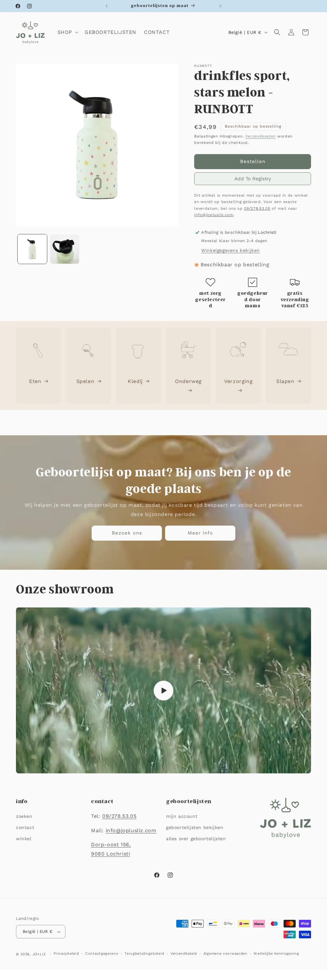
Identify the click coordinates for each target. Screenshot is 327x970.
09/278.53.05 (257, 208)
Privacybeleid (66, 953)
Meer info (200, 533)
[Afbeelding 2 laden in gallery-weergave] (65, 249)
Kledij (135, 381)
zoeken (24, 816)
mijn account (181, 816)
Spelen (85, 381)
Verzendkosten (260, 136)
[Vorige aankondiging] (107, 6)
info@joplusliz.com (213, 215)
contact (25, 827)
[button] (67, 32)
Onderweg (188, 381)
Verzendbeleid (184, 953)
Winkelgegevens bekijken (230, 250)
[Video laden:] (163, 690)
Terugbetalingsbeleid (144, 953)
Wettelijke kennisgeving (276, 953)
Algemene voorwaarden (225, 953)
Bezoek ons (127, 533)
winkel (24, 838)
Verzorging (238, 381)
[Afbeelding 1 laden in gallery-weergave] (32, 249)
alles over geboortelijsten (196, 838)
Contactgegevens (101, 953)
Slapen (285, 381)
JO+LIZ (39, 954)
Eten (35, 381)
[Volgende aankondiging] (220, 6)
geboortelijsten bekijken (194, 827)
